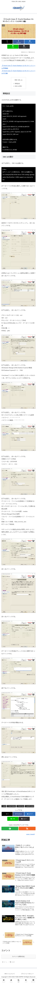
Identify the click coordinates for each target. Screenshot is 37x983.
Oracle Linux (21, 806)
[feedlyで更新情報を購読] (9, 828)
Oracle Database (12, 806)
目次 (16, 80)
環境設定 (17, 83)
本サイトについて (10, 973)
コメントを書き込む (18, 956)
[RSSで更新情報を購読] (27, 828)
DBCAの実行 (18, 86)
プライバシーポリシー (27, 973)
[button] (24, 47)
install (4, 806)
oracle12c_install (30, 806)
